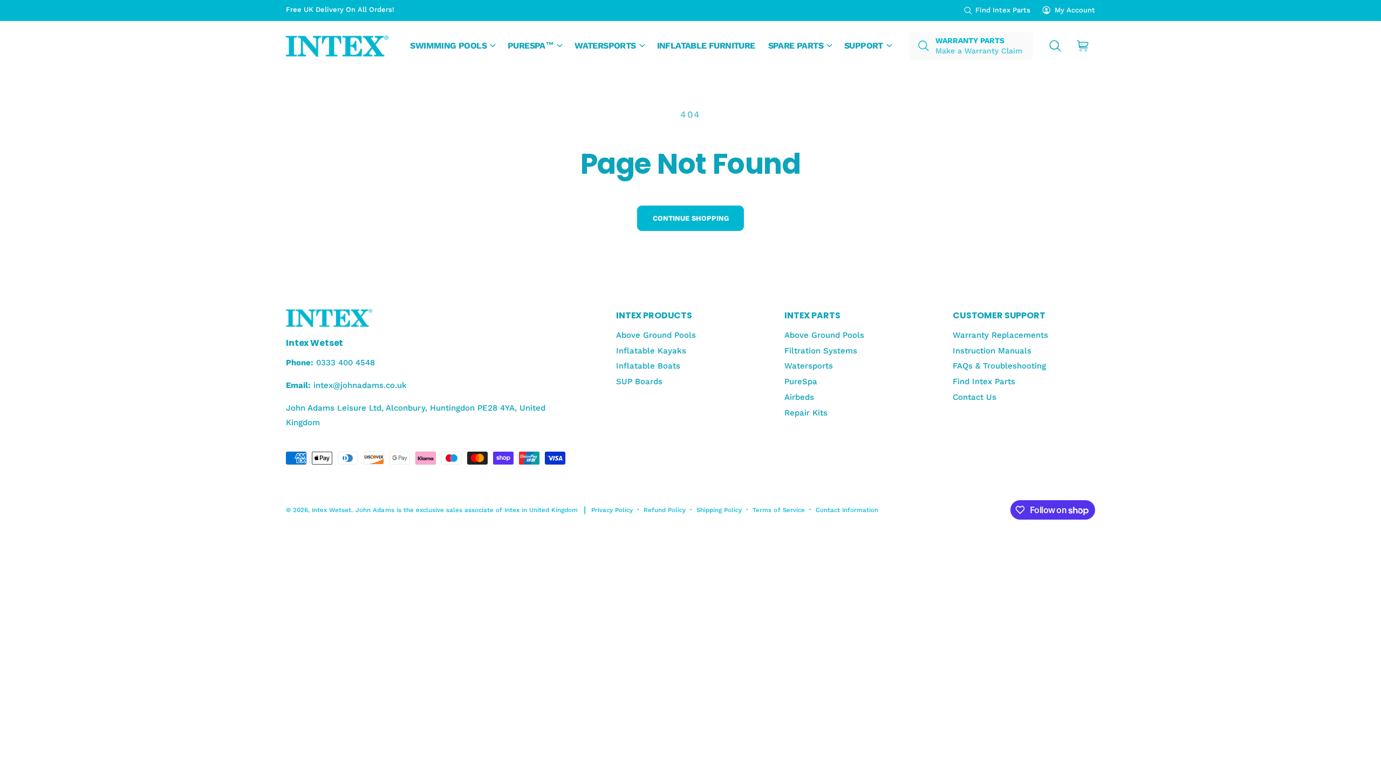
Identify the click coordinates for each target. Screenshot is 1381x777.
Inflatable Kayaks (651, 351)
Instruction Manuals (992, 351)
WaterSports (605, 45)
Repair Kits (806, 413)
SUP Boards (639, 381)
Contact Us (974, 397)
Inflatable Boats (648, 366)
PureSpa (800, 381)
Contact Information (847, 510)
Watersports (808, 366)
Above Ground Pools (656, 335)
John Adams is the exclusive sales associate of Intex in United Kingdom (466, 510)
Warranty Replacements (1000, 335)
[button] (452, 45)
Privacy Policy (612, 510)
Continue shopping (691, 218)
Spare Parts (795, 45)
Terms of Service (778, 510)
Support (863, 45)
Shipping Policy (719, 510)
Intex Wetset (331, 510)
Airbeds (799, 397)
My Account (1075, 10)
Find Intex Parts (1002, 10)
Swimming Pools (448, 45)
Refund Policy (665, 510)
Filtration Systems (820, 351)
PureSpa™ (530, 45)
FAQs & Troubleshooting (999, 366)
